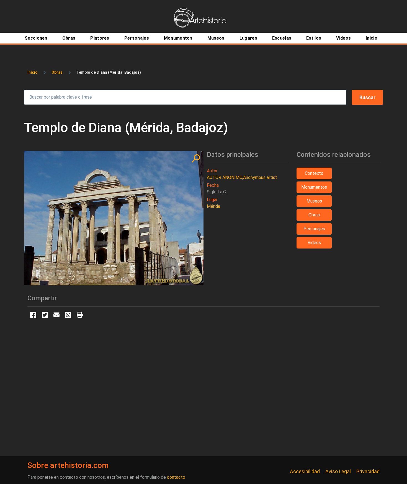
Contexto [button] (314, 173)
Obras (57, 72)
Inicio (32, 72)
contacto (176, 477)
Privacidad (368, 471)
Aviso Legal (338, 471)
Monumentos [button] (314, 187)
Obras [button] (314, 214)
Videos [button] (314, 242)
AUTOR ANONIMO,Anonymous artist (242, 177)
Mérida (213, 206)
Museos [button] (314, 201)
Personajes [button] (314, 228)
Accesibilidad (305, 471)
